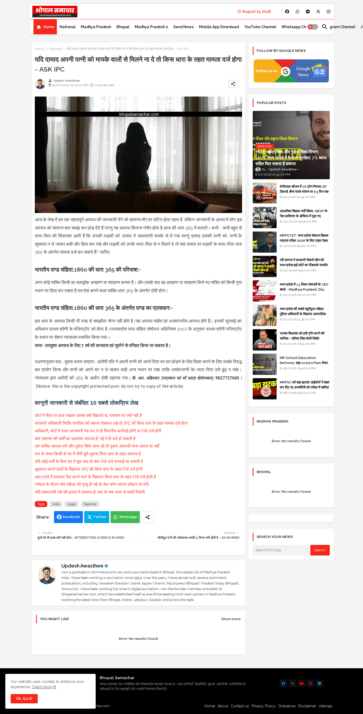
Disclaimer (307, 706)
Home (48, 27)
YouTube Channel (260, 27)
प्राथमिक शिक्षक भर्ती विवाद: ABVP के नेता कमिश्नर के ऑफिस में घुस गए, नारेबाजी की (303, 216)
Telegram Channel (338, 27)
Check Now (42, 687)
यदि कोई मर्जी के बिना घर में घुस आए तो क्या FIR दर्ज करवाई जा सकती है (89, 461)
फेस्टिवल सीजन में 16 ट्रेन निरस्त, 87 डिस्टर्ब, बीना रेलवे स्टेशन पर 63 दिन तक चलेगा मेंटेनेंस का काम (304, 191)
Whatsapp (128, 517)
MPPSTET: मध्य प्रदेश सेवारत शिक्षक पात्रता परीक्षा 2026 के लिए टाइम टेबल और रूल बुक (304, 240)
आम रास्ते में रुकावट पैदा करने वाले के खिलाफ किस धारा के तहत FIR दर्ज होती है (95, 476)
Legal (71, 504)
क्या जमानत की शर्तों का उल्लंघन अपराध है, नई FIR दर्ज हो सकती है (85, 438)
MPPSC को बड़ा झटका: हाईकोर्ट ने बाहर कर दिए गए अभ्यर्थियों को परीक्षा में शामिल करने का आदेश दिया (305, 387)
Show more (231, 619)
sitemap (325, 706)
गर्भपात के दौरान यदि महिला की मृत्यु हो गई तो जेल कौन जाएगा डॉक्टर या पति (92, 484)
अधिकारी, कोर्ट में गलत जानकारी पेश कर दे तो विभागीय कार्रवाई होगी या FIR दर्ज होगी (98, 430)
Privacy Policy (264, 706)
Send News (183, 27)
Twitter (99, 517)
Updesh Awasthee (82, 566)
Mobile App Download (219, 27)
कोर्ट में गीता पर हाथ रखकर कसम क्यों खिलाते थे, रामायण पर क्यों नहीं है (88, 415)
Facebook (71, 517)
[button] (312, 27)
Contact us (240, 706)
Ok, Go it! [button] (24, 698)
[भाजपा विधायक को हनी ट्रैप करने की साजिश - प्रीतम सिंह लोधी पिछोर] (265, 339)
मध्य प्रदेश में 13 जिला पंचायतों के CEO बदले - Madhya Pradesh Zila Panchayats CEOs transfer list (304, 291)
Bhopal (122, 27)
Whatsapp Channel (298, 27)
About (223, 706)
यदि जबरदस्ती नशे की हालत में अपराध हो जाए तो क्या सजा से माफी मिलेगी (90, 492)
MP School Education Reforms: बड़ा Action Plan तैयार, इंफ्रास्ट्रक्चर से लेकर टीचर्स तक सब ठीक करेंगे (304, 365)
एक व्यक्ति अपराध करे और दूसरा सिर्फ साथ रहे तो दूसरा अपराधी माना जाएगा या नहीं (97, 446)
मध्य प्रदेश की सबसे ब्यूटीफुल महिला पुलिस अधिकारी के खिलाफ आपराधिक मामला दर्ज (303, 313)
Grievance (287, 706)
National (67, 27)
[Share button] (147, 517)
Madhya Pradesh (96, 27)
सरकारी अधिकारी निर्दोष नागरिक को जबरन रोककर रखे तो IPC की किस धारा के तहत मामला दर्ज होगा (111, 423)
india (56, 504)
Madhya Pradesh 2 (151, 27)
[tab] (45, 26)
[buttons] (287, 11)
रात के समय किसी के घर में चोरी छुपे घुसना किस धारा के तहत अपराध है (88, 453)
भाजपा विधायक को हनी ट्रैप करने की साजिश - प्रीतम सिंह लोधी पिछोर (302, 335)
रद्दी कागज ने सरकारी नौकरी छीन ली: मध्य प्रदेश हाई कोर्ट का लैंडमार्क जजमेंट (304, 262)
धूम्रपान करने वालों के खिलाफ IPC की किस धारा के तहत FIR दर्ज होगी (88, 469)
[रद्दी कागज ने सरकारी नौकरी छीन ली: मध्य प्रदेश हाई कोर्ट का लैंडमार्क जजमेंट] (265, 266)
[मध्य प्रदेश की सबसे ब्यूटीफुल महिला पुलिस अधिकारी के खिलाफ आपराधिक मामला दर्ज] (265, 315)
